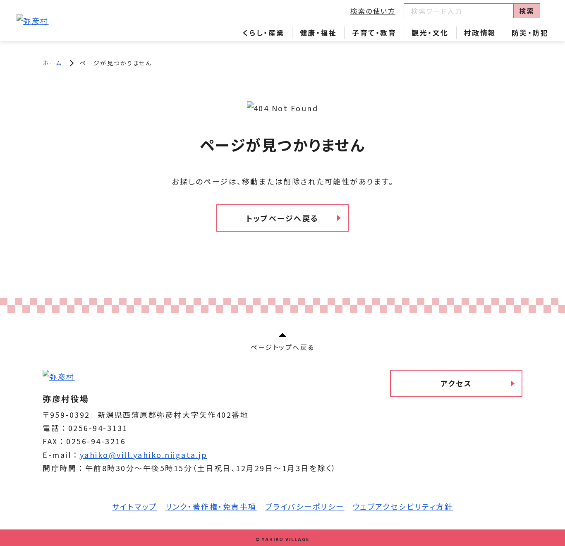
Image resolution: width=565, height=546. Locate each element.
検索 (526, 11)
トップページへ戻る (282, 218)
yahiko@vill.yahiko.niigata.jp (144, 454)
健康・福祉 (318, 32)
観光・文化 (430, 32)
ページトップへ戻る (282, 347)
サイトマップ (134, 506)
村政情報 (480, 32)
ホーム (52, 63)
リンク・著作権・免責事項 (211, 506)
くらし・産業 (264, 32)
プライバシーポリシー (305, 506)
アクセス (456, 383)
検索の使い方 (372, 11)
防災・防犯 (530, 32)
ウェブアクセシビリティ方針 (403, 506)
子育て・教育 (374, 32)
